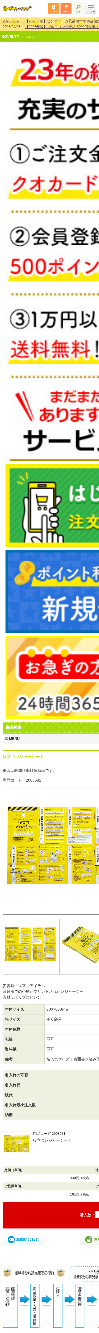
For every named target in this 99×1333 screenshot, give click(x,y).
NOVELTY (10, 33)
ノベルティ (29, 33)
